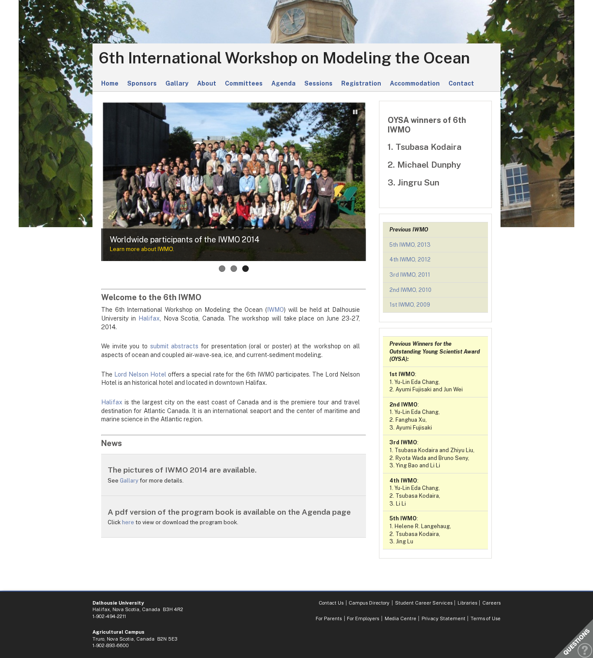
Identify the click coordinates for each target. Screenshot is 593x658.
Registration (361, 83)
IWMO (275, 309)
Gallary (176, 83)
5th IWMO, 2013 (410, 244)
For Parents (329, 618)
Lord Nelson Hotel (140, 374)
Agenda (283, 83)
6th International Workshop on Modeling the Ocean (284, 58)
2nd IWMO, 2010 (410, 290)
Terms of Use (486, 618)
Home (110, 83)
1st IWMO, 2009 (409, 304)
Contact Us (331, 603)
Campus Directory (369, 603)
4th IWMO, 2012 (410, 259)
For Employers (363, 618)
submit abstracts (174, 346)
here (128, 522)
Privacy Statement (443, 618)
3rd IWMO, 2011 (409, 274)
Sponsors (142, 83)
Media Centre (400, 618)
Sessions (318, 83)
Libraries (467, 603)
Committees (244, 83)
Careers (491, 603)
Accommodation (415, 83)
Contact (461, 83)
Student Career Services (423, 603)
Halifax (149, 318)
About (206, 83)
